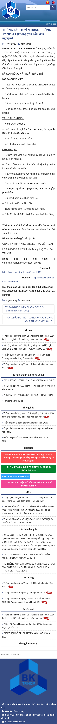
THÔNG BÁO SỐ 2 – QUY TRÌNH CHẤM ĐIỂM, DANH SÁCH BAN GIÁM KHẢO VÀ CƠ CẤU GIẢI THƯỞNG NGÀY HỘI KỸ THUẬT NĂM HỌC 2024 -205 (28, 510)
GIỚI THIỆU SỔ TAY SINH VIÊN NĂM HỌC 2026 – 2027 (26, 439)
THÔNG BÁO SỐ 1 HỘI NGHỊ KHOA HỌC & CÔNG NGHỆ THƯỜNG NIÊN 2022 (29, 319)
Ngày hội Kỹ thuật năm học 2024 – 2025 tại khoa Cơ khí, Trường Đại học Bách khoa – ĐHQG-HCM (27, 499)
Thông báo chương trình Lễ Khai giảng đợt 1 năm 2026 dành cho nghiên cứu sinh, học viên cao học (28, 337)
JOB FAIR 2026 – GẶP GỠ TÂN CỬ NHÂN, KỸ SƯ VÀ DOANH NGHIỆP (28, 484)
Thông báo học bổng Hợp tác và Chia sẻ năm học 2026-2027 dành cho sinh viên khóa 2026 (26, 600)
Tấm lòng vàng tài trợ (13, 400)
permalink (25, 300)
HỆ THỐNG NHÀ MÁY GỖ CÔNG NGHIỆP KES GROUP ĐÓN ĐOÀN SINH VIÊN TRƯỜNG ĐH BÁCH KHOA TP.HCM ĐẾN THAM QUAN (28, 567)
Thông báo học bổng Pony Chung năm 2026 (24, 592)
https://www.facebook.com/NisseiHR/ (21, 272)
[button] (49, 24)
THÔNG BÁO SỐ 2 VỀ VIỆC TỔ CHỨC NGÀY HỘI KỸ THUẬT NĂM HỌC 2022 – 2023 (27, 521)
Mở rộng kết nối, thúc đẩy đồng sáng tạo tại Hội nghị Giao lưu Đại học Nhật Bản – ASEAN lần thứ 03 (27, 347)
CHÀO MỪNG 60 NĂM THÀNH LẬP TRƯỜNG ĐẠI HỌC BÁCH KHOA (28, 387)
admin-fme (26, 43)
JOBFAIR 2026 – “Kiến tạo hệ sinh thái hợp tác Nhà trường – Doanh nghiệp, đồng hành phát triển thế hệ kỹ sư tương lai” (29, 457)
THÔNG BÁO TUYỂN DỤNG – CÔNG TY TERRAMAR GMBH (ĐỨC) (24, 309)
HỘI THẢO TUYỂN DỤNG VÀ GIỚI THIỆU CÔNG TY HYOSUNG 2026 (28, 469)
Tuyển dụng (11, 300)
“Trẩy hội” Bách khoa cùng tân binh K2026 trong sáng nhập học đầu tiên (27, 626)
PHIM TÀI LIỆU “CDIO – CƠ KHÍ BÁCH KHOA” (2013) (28, 395)
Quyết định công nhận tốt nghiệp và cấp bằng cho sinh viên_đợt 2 (28, 430)
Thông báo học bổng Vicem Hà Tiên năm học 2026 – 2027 (27, 366)
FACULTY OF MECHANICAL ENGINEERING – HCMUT (29, 380)
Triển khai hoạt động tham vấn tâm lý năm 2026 (26, 422)
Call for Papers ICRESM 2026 (15, 476)
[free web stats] (28, 648)
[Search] (53, 7)
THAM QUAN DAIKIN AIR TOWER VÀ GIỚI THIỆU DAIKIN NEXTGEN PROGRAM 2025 (26, 556)
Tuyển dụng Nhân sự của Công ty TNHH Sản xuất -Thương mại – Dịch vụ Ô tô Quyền (26, 356)
